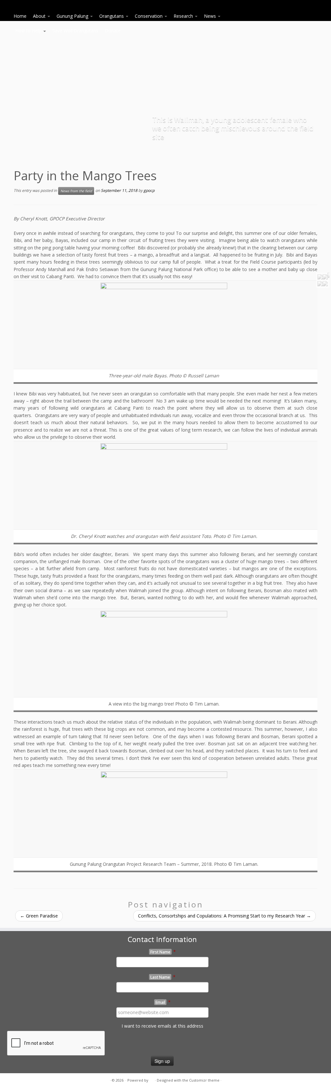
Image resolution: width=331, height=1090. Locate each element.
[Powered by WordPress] (151, 1079)
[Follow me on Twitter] (18, 1080)
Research (184, 16)
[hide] (328, 275)
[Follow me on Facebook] (26, 1080)
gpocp (149, 190)
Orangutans (112, 16)
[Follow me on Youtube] (34, 1080)
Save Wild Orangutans (75, 30)
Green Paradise (39, 916)
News (210, 16)
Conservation (149, 16)
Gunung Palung (73, 16)
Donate (113, 30)
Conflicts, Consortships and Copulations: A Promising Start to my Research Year (224, 916)
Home (20, 16)
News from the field (76, 191)
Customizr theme (204, 1080)
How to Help (29, 30)
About (40, 16)
